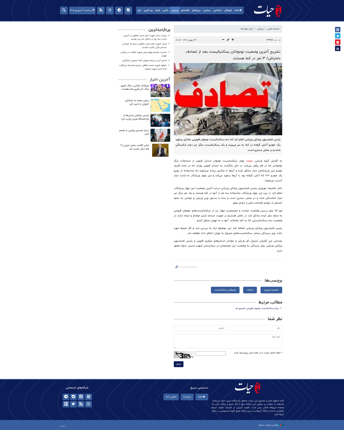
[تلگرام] (66, 397)
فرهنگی (228, 10)
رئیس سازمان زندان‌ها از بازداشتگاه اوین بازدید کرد (135, 117)
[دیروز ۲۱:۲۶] (160, 120)
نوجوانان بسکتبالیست (225, 290)
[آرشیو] (66, 404)
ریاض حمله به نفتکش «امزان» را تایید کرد (137, 102)
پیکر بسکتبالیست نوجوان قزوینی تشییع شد (257, 308)
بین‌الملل (196, 10)
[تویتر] (73, 404)
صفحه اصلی (273, 28)
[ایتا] (81, 397)
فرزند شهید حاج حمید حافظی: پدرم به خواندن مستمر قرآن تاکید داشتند (144, 45)
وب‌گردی (148, 10)
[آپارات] (88, 397)
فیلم (157, 10)
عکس (166, 10)
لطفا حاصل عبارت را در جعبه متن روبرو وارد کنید (258, 352)
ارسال (178, 364)
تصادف (250, 290)
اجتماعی (217, 10)
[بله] (73, 397)
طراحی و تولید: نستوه (268, 425)
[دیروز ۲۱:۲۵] (160, 135)
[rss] (81, 404)
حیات (268, 11)
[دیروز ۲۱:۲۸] (160, 105)
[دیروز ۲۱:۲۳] (160, 150)
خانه (237, 10)
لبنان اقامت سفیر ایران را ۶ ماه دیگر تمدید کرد (134, 147)
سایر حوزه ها (247, 28)
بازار (139, 10)
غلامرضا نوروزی (271, 290)
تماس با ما (171, 396)
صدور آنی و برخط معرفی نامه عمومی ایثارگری (144, 60)
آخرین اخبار (159, 79)
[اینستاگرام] (88, 404)
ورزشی (174, 10)
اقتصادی (185, 10)
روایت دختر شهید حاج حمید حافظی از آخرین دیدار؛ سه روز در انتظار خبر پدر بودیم (145, 37)
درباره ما (187, 396)
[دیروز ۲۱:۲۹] (160, 90)
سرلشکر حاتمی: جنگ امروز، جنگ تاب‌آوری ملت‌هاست (134, 87)
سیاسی (207, 10)
